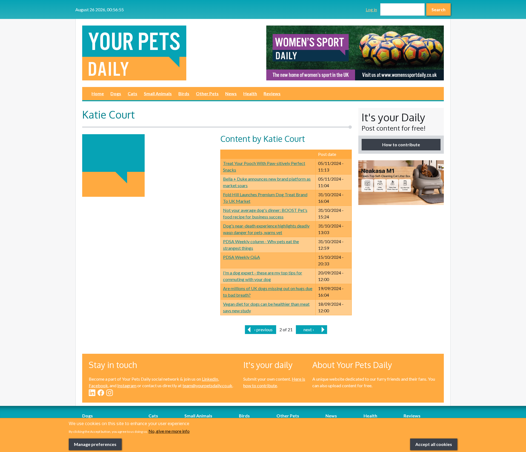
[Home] (171, 53)
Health (250, 93)
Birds (183, 93)
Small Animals (158, 93)
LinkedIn (210, 378)
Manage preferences (95, 444)
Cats (132, 93)
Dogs (115, 93)
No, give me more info (169, 431)
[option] (355, 53)
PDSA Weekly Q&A (241, 257)
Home (98, 93)
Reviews (272, 93)
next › (309, 329)
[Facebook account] (101, 392)
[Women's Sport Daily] (355, 53)
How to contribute (401, 144)
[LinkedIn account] (92, 392)
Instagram (126, 385)
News (231, 93)
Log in (371, 9)
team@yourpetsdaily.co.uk (207, 385)
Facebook (98, 385)
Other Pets (207, 93)
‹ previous (263, 329)
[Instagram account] (109, 392)
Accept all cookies (433, 444)
